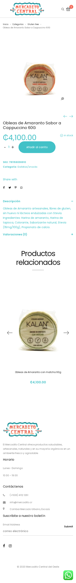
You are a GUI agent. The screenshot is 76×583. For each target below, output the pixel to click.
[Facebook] (4, 545)
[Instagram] (10, 545)
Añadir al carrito (37, 147)
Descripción (11, 201)
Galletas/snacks (27, 166)
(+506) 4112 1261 (19, 495)
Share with (10, 179)
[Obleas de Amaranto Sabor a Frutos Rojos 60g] (71, 116)
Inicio (5, 24)
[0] (68, 8)
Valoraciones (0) (15, 234)
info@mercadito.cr (21, 502)
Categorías (18, 24)
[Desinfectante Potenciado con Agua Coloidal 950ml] (65, 116)
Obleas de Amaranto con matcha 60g (38, 372)
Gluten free (33, 24)
